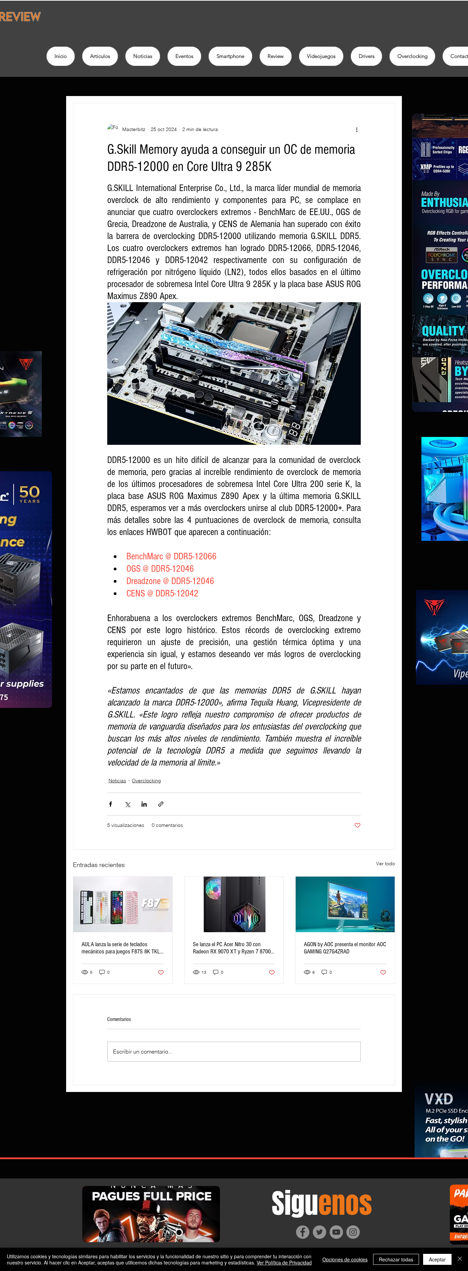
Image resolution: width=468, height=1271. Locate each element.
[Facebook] (302, 1232)
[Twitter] (319, 1232)
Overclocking (146, 780)
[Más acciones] (357, 129)
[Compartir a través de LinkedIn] (144, 804)
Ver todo (385, 863)
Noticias (117, 780)
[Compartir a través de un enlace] (161, 804)
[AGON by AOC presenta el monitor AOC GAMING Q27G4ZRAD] (345, 904)
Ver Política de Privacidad (284, 1262)
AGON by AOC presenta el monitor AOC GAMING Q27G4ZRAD (345, 948)
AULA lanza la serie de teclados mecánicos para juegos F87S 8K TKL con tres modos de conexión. (121, 948)
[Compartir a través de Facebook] (110, 804)
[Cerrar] (460, 1259)
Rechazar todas (396, 1259)
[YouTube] (336, 1232)
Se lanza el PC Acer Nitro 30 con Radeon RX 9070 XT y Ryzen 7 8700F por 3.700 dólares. (233, 948)
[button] (275, 56)
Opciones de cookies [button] (345, 1259)
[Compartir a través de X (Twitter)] (127, 804)
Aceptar (437, 1259)
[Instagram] (353, 1232)
